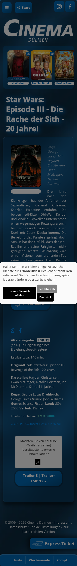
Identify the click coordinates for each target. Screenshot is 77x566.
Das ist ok (45, 297)
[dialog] (38, 283)
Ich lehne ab (47, 288)
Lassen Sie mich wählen (19, 293)
